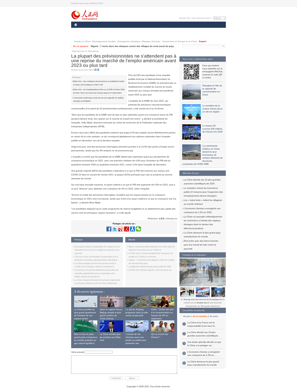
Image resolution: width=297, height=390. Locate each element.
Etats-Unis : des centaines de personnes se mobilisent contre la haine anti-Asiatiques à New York (98, 83)
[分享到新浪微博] (120, 228)
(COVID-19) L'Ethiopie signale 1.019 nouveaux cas (150, 270)
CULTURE (149, 29)
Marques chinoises (151, 41)
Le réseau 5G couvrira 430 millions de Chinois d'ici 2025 (212, 128)
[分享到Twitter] (114, 228)
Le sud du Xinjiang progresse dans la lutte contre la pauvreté (136, 312)
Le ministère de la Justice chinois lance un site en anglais (212, 108)
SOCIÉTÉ (163, 29)
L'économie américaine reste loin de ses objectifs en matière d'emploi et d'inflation (98, 99)
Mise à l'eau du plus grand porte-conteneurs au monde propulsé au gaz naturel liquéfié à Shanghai (85, 340)
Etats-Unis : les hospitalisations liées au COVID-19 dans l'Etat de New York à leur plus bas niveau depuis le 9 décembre (99, 91)
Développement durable (104, 41)
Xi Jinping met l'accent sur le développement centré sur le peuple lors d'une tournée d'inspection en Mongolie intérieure (202, 302)
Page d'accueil (78, 51)
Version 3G (184, 18)
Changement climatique (128, 41)
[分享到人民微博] (126, 228)
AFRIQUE (120, 29)
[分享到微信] (138, 228)
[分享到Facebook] (108, 228)
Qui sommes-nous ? (202, 18)
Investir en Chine (82, 41)
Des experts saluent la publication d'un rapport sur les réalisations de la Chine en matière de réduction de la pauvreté (97, 250)
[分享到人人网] (132, 228)
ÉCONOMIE (93, 29)
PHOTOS (94, 35)
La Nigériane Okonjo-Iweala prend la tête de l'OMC (150, 267)
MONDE (107, 29)
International (93, 51)
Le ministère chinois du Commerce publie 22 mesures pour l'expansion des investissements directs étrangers (203, 192)
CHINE (80, 29)
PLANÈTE (177, 29)
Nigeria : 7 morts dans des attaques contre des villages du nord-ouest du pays (132, 46)
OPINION (81, 35)
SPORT (189, 29)
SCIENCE (134, 29)
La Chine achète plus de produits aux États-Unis (110, 337)
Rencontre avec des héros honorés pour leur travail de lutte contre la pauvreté (201, 245)
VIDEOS (107, 35)
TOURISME (202, 29)
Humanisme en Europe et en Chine (179, 41)
